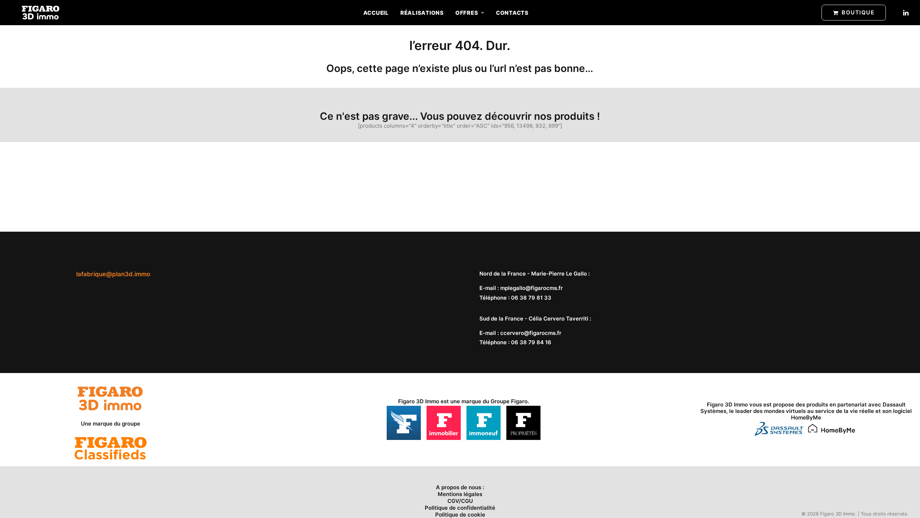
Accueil (376, 12)
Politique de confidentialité (460, 507)
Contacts (512, 12)
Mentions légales (460, 494)
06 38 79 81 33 (531, 297)
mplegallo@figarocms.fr (531, 288)
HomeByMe (806, 417)
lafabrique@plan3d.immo (113, 274)
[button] (905, 12)
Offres (466, 12)
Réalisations (422, 12)
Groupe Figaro (509, 401)
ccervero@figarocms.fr (530, 333)
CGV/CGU (460, 500)
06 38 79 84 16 (531, 342)
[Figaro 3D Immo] (41, 12)
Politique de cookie (460, 514)
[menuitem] (376, 12)
